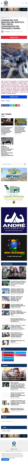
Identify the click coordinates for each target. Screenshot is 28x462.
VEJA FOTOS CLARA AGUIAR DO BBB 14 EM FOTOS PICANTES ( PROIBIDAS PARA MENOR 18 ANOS (18, 394)
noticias (9, 17)
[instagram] (20, 355)
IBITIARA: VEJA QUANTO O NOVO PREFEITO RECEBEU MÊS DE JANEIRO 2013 (18, 320)
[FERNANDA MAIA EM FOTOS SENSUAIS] (6, 342)
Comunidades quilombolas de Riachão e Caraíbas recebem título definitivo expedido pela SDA (18, 283)
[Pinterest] (16, 105)
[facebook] (8, 353)
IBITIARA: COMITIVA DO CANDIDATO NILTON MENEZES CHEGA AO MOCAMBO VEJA (17, 298)
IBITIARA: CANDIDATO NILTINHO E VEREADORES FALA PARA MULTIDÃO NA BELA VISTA (18, 312)
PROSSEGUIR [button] (5, 459)
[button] (1, 3)
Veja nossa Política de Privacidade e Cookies (11, 457)
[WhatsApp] (14, 105)
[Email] (19, 105)
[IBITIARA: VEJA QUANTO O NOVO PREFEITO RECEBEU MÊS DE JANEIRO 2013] (6, 320)
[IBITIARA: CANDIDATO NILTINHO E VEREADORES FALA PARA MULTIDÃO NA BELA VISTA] (6, 312)
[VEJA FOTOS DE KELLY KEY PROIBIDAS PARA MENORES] (6, 410)
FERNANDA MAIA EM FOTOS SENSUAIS (18, 341)
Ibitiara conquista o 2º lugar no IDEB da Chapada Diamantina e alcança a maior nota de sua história (18, 327)
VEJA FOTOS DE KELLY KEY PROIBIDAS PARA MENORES (17, 409)
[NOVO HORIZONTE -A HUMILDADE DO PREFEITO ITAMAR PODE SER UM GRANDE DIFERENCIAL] (6, 334)
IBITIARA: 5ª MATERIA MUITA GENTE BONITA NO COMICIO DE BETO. (14, 275)
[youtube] (8, 355)
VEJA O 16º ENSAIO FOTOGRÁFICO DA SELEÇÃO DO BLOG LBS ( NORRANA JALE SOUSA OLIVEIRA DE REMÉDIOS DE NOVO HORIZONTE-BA (13, 375)
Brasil (4, 430)
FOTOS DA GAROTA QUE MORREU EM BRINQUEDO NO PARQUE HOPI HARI (18, 306)
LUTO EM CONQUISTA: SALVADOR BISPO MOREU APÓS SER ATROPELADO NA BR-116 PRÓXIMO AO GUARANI (7, 131)
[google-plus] (20, 358)
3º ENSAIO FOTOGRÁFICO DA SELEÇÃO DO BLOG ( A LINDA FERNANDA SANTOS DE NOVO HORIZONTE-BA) (18, 402)
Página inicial (3, 17)
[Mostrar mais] (21, 105)
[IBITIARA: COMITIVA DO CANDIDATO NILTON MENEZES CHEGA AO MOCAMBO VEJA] (6, 298)
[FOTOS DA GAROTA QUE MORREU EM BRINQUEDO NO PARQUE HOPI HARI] (6, 306)
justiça (8, 430)
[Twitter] (11, 105)
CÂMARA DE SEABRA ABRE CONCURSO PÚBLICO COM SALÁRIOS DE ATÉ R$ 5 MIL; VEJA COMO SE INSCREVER (17, 290)
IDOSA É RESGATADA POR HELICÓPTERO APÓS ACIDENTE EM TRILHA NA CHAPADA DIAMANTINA (20, 130)
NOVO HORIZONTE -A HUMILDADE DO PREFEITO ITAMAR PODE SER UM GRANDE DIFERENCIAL (17, 334)
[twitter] (20, 353)
